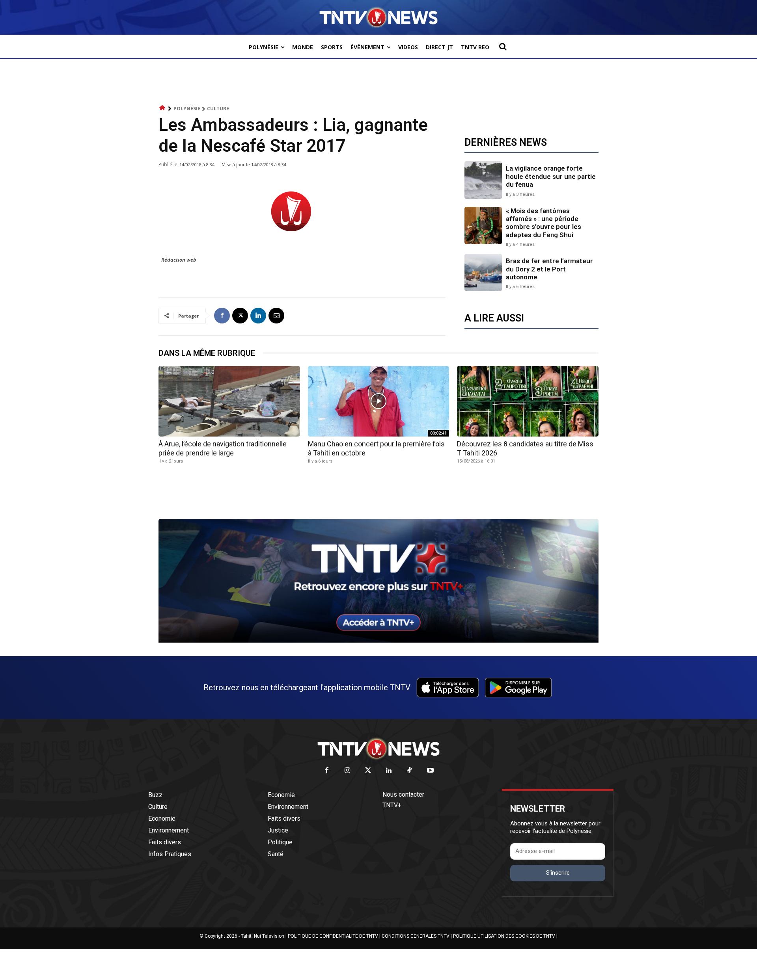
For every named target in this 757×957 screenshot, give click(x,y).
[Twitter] (368, 770)
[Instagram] (347, 770)
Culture (218, 108)
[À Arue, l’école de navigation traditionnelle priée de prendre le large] (229, 401)
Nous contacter (403, 794)
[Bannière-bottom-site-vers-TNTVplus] (378, 640)
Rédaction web (178, 259)
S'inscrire (558, 872)
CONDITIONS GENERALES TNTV (415, 936)
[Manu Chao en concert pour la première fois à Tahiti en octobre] (378, 401)
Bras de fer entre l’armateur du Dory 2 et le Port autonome (549, 269)
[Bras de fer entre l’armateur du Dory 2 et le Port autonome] (483, 272)
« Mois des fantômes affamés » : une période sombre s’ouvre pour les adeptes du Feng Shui (543, 223)
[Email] (276, 315)
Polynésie (186, 108)
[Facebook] (222, 315)
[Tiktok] (409, 770)
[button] (502, 46)
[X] (240, 315)
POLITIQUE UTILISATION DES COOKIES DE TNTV (504, 936)
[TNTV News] (378, 748)
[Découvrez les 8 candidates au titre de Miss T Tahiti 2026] (528, 401)
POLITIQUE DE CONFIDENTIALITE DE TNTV (333, 936)
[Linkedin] (258, 315)
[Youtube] (430, 770)
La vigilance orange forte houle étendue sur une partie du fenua (551, 176)
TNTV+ (391, 805)
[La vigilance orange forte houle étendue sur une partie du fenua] (483, 180)
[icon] (162, 108)
